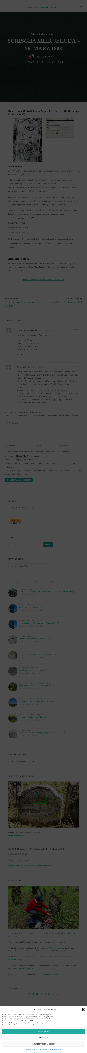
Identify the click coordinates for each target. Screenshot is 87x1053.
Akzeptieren (43, 1031)
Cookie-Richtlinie (31, 1050)
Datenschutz (43, 1050)
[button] (83, 1009)
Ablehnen (43, 1038)
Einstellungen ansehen (44, 1044)
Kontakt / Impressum (54, 1050)
